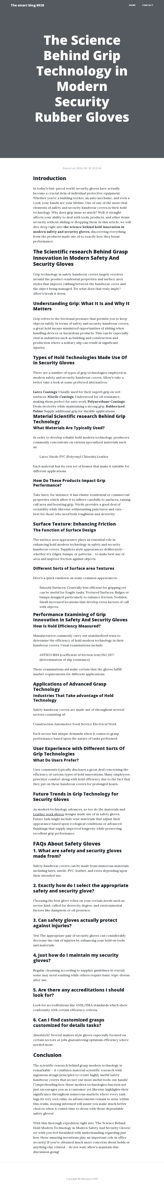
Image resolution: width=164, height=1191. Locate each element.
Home (132, 5)
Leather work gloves (48, 814)
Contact (147, 5)
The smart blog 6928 (27, 5)
